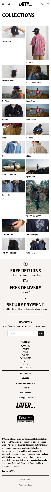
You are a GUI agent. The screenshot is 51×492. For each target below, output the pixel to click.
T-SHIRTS (25, 355)
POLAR (25, 352)
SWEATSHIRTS (25, 358)
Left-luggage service (25, 398)
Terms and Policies (25, 485)
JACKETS (25, 349)
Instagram (25, 377)
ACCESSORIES (25, 367)
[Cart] (48, 4)
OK (40, 333)
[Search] (9, 4)
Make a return (25, 393)
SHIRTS (25, 364)
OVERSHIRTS (25, 346)
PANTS (25, 361)
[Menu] (3, 4)
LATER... (28, 479)
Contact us (25, 388)
